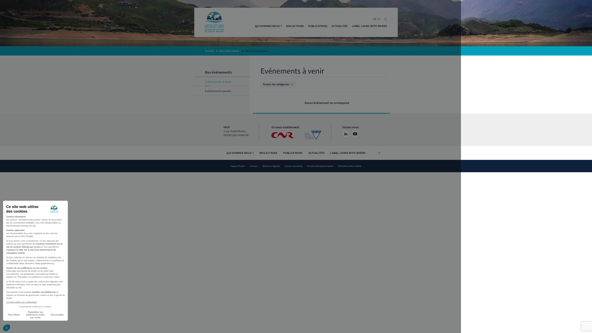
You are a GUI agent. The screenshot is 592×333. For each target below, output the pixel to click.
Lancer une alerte (293, 166)
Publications (292, 153)
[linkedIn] (345, 133)
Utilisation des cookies (349, 166)
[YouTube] (355, 133)
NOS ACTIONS (268, 153)
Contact (254, 166)
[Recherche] (385, 19)
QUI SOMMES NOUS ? (239, 153)
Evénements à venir (218, 82)
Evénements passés (218, 91)
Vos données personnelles (320, 166)
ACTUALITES (316, 153)
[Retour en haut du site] (379, 153)
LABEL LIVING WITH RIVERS (347, 153)
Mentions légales (271, 166)
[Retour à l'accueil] (214, 22)
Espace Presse (238, 166)
